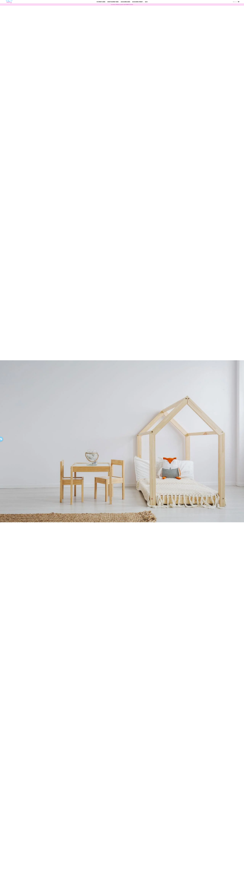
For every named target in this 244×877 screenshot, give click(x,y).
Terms (32, 443)
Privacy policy (30, 445)
